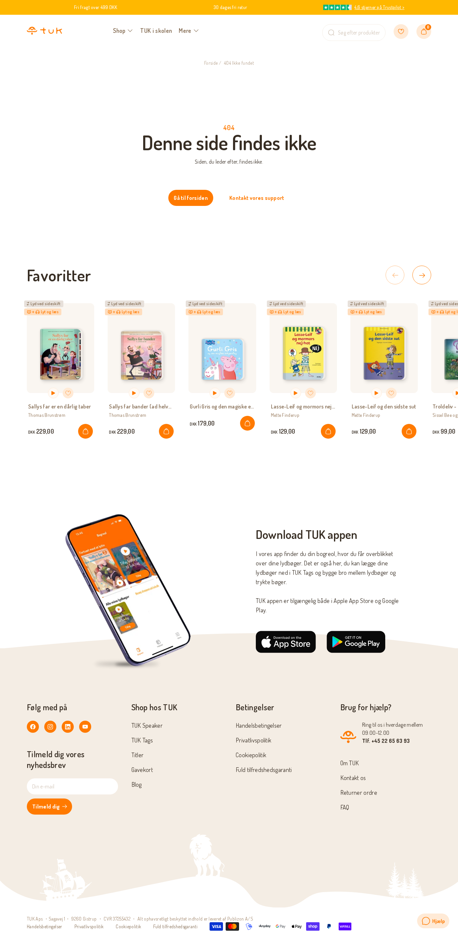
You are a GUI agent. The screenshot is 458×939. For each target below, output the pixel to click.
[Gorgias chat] (433, 921)
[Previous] (395, 275)
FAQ (344, 807)
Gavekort (142, 769)
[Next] (421, 275)
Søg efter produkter (359, 32)
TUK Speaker (147, 725)
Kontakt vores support (256, 198)
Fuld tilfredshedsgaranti (264, 769)
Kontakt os (353, 777)
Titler (137, 755)
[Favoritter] (401, 31)
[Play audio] (53, 393)
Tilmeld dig (46, 806)
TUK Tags (142, 740)
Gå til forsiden (191, 198)
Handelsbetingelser (259, 725)
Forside (211, 63)
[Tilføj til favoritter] (68, 393)
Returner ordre (358, 792)
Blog (136, 784)
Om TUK (349, 763)
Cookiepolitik (251, 755)
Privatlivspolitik (253, 740)
